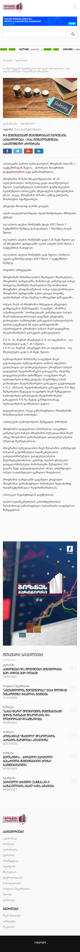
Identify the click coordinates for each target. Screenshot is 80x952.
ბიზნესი (8, 843)
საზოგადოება (12, 883)
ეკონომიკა (10, 838)
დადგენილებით (14, 171)
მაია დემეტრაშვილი (28, 129)
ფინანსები (10, 849)
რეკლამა (9, 926)
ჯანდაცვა (9, 899)
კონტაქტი (9, 921)
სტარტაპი (9, 866)
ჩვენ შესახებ (11, 915)
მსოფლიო (9, 871)
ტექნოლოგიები (13, 877)
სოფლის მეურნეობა (16, 888)
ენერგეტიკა (10, 860)
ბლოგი (7, 894)
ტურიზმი (9, 855)
